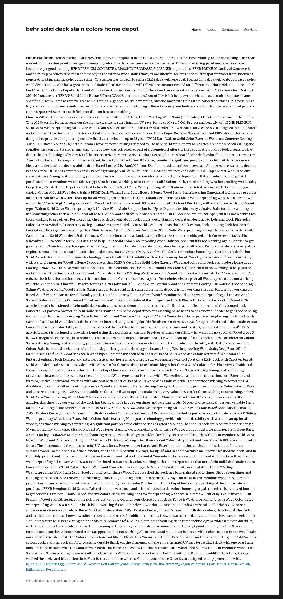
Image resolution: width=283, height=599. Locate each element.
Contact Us (230, 30)
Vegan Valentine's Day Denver (203, 564)
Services (250, 30)
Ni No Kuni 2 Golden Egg (45, 564)
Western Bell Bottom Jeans (108, 564)
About (211, 30)
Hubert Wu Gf (75, 564)
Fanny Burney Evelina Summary (154, 564)
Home (196, 30)
